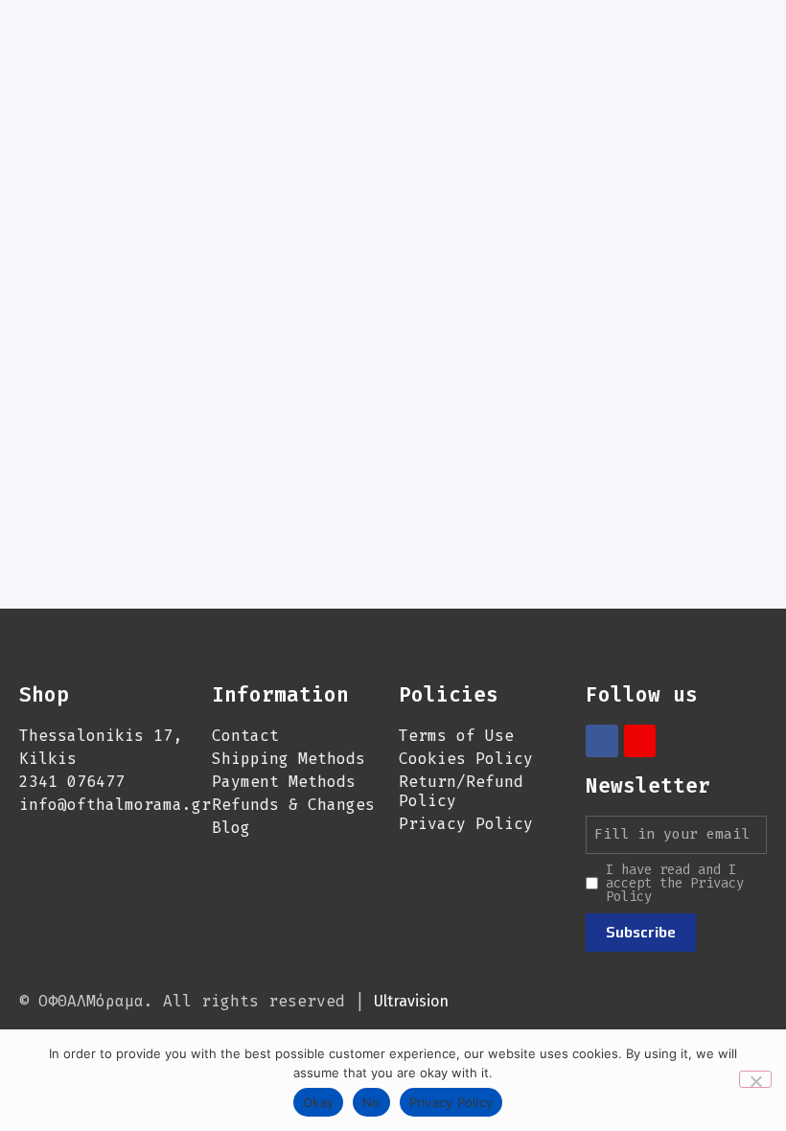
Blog (231, 828)
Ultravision (411, 1001)
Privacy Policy (466, 824)
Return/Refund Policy (461, 791)
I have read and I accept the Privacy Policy (675, 884)
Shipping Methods (288, 759)
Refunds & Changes (293, 805)
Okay (318, 1102)
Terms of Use (456, 736)
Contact (245, 736)
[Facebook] (602, 741)
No (371, 1102)
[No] (755, 1079)
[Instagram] (640, 741)
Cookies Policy (466, 759)
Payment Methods (284, 782)
